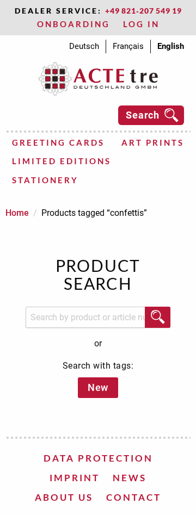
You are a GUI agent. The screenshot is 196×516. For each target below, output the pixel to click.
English (170, 46)
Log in (141, 24)
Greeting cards (58, 142)
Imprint (75, 477)
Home (17, 213)
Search (143, 115)
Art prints (152, 142)
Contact (133, 497)
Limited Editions (61, 161)
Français (128, 46)
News (129, 477)
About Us (64, 497)
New (98, 387)
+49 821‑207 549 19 (143, 10)
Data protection (98, 458)
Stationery (45, 180)
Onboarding (73, 24)
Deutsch (84, 46)
